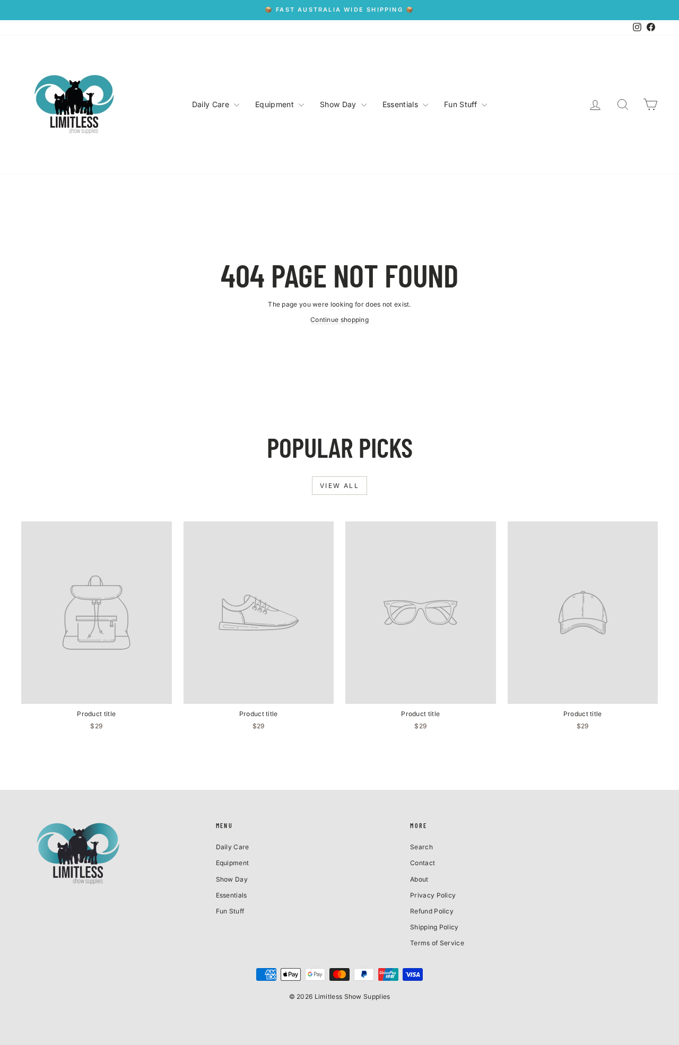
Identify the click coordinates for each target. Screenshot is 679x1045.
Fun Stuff (461, 104)
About (419, 879)
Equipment (275, 104)
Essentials (401, 104)
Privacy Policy (433, 895)
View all (339, 486)
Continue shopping (339, 320)
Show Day (339, 104)
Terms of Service (437, 943)
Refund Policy (432, 911)
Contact (422, 863)
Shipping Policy (434, 927)
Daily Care (211, 104)
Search (421, 847)
